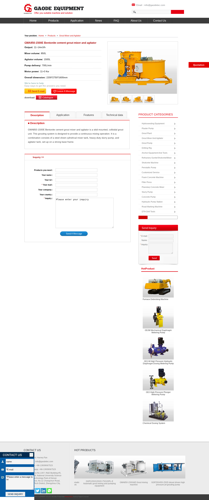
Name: (144, 240)
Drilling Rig (147, 148)
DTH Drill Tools (148, 211)
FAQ (116, 20)
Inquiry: (144, 244)
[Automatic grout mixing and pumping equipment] (95, 477)
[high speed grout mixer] (130, 477)
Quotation (198, 65)
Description (37, 115)
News (98, 20)
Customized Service (151, 172)
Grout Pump (147, 143)
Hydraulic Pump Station (152, 202)
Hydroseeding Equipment (153, 123)
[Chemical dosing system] (158, 409)
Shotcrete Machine (150, 163)
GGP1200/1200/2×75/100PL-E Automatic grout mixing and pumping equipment (95, 483)
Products (53, 20)
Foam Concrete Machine (153, 177)
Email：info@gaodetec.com (150, 5)
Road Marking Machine (152, 207)
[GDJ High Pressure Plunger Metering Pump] (158, 378)
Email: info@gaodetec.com (41, 461)
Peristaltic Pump (149, 167)
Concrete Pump (149, 197)
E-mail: (144, 236)
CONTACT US (32, 450)
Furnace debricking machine (155, 299)
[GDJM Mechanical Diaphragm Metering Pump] (158, 316)
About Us (136, 20)
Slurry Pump (147, 192)
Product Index (61, 496)
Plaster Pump (148, 128)
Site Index (54, 496)
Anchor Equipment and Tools (154, 153)
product (147, 268)
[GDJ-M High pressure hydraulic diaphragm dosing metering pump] (158, 347)
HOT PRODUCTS (85, 450)
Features (89, 115)
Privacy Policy (69, 496)
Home (33, 20)
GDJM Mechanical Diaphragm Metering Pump (158, 331)
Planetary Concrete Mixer (153, 187)
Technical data (114, 115)
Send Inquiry (149, 228)
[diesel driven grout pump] (164, 477)
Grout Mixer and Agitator (70, 36)
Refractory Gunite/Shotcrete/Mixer (157, 158)
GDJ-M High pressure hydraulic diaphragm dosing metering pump (158, 362)
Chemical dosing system (154, 423)
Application (76, 20)
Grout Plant (147, 133)
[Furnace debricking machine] (158, 286)
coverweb (85, 496)
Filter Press (147, 182)
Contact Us (159, 20)
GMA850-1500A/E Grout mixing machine (130, 483)
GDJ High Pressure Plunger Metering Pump (158, 393)
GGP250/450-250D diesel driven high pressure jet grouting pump (164, 483)
